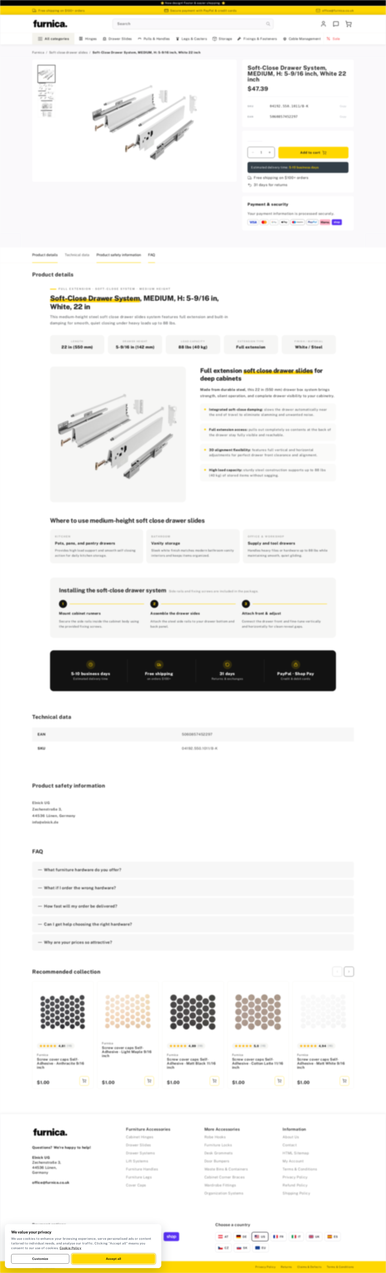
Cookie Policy (71, 1248)
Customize (40, 1259)
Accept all (113, 1259)
